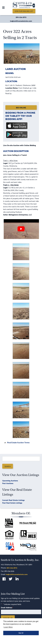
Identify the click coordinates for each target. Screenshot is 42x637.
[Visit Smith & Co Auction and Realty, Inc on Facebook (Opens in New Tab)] (4, 579)
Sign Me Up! (8, 617)
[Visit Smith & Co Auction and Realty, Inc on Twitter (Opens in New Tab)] (10, 579)
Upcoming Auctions (10, 480)
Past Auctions (7, 483)
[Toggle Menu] (3, 7)
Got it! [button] (21, 633)
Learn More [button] (8, 627)
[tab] (21, 442)
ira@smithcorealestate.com (21, 21)
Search (7, 466)
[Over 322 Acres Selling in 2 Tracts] (21, 63)
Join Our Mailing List (24, 11)
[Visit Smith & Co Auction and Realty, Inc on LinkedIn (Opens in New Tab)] (17, 579)
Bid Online (21, 107)
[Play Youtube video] (21, 229)
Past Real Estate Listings (12, 502)
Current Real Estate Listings (13, 499)
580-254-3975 (21, 17)
